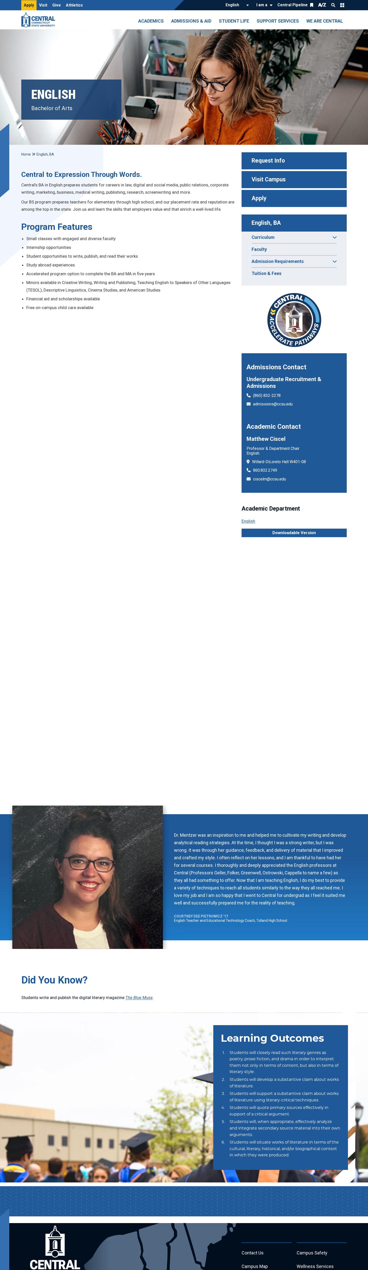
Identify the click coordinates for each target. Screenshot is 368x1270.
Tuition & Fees (266, 273)
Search (333, 5)
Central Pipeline (292, 5)
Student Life (234, 21)
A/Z (322, 5)
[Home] (39, 19)
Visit (43, 5)
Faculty (259, 249)
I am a (261, 5)
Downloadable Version (294, 532)
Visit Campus (269, 179)
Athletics (74, 5)
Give (56, 5)
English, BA (266, 223)
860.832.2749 (265, 470)
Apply (29, 5)
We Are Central (324, 21)
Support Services (278, 21)
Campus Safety (312, 1252)
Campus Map (255, 1266)
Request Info (268, 160)
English (248, 521)
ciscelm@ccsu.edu (269, 479)
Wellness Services (315, 1266)
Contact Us (253, 1252)
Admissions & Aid (191, 21)
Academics (151, 21)
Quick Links (342, 5)
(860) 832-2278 (267, 395)
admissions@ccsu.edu (273, 404)
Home (26, 154)
